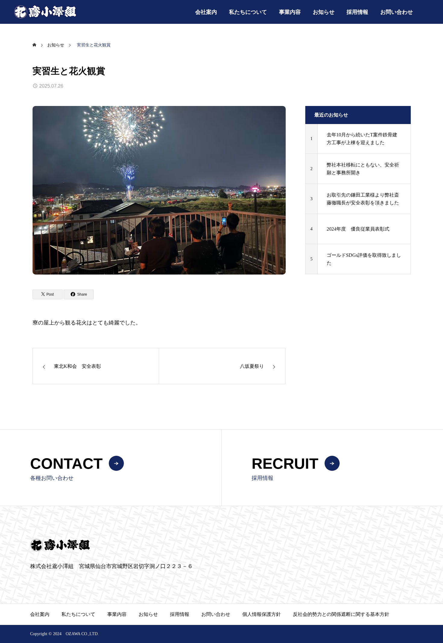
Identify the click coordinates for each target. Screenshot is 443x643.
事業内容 (290, 12)
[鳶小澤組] (45, 11)
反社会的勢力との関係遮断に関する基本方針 (341, 614)
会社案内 (206, 12)
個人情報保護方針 (261, 614)
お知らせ (324, 12)
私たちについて (248, 12)
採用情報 (357, 12)
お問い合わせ (396, 12)
